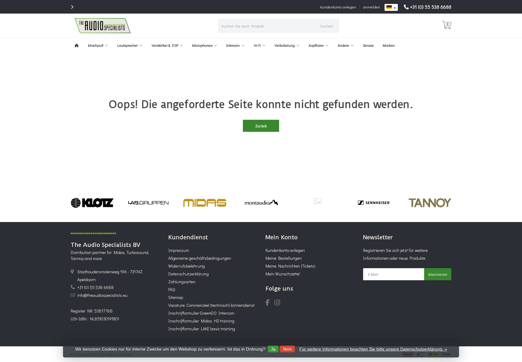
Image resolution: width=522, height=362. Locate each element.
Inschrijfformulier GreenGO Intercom (201, 313)
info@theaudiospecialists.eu (102, 295)
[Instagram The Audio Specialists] (279, 303)
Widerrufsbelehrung (186, 266)
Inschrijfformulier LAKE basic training (201, 329)
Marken (389, 45)
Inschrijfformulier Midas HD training (201, 321)
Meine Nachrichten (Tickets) (290, 266)
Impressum (178, 250)
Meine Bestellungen (284, 258)
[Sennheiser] (373, 202)
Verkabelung (285, 45)
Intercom (233, 45)
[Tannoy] (430, 202)
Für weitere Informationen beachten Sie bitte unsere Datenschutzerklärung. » (373, 349)
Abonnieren (437, 274)
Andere (343, 45)
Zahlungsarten (181, 281)
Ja (273, 349)
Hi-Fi (257, 45)
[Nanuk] (317, 201)
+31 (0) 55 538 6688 (430, 7)
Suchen (326, 25)
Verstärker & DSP (165, 45)
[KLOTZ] (92, 202)
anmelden (371, 6)
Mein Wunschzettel (283, 274)
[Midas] (204, 202)
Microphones (202, 45)
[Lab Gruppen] (148, 202)
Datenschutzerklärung (188, 274)
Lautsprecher (127, 45)
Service (368, 45)
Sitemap (175, 297)
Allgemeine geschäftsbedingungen (199, 258)
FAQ (171, 289)
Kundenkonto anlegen (338, 6)
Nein (287, 349)
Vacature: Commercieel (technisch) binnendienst (211, 305)
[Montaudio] (261, 202)
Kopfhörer (316, 45)
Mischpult (95, 45)
